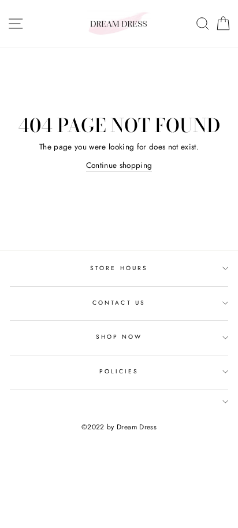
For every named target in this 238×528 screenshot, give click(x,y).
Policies (119, 371)
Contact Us (119, 302)
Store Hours (119, 268)
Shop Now (119, 336)
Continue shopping (119, 165)
